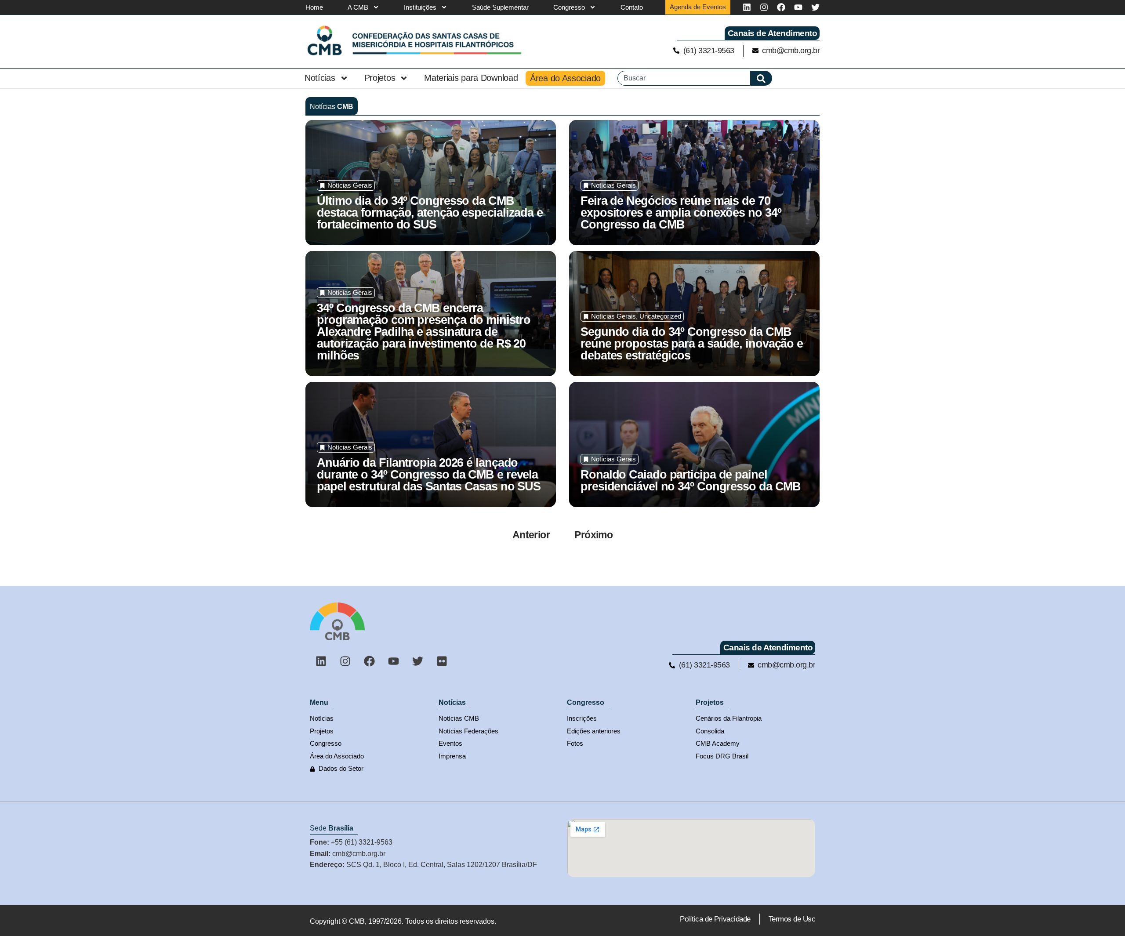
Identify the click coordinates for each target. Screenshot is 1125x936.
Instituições (420, 7)
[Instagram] (764, 7)
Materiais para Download (471, 78)
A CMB (358, 7)
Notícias (320, 78)
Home (314, 7)
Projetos (380, 78)
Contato (632, 7)
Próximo (593, 535)
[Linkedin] (747, 7)
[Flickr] (442, 661)
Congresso (569, 7)
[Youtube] (798, 7)
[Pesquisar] (761, 78)
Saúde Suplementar (500, 7)
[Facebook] (781, 7)
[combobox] (684, 78)
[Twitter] (815, 7)
